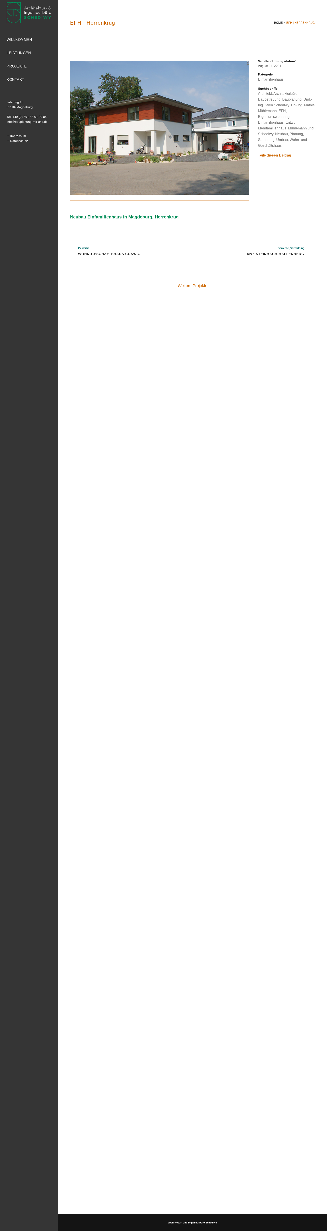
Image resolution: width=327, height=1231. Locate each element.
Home (278, 22)
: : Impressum (16, 136)
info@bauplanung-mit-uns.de (27, 121)
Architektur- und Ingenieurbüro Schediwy (192, 1222)
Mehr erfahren (99, 329)
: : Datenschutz (17, 141)
